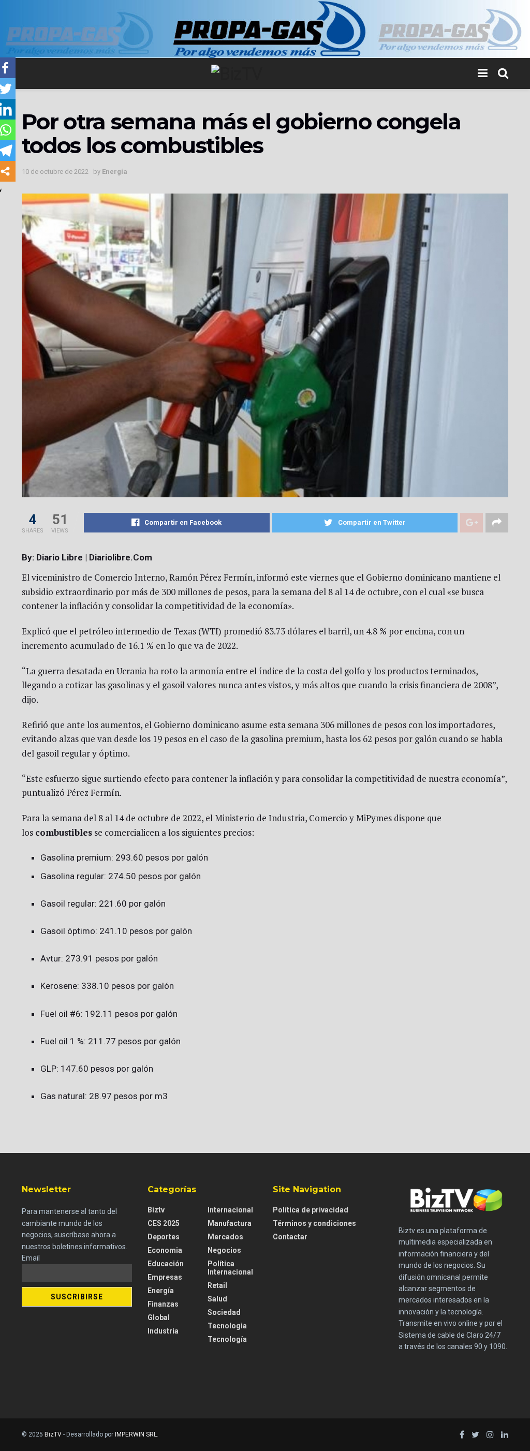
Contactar (290, 1237)
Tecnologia (227, 1326)
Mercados (225, 1237)
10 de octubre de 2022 (55, 171)
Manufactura (230, 1223)
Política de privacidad (310, 1210)
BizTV (53, 1434)
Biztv (156, 1210)
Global (159, 1317)
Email (31, 1258)
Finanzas (163, 1304)
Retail (217, 1285)
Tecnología (227, 1339)
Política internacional (230, 1268)
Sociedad (224, 1312)
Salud (217, 1299)
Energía (114, 171)
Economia (165, 1250)
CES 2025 (164, 1223)
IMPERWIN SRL (136, 1434)
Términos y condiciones (314, 1223)
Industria (163, 1331)
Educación (166, 1264)
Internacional (230, 1210)
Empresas (165, 1277)
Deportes (164, 1237)
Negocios (224, 1250)
